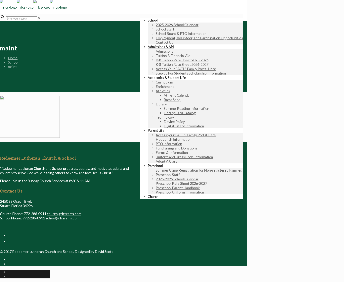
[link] (39, 18)
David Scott (104, 251)
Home (13, 58)
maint (12, 66)
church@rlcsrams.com (64, 213)
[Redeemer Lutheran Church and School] (33, 7)
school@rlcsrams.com (62, 218)
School (13, 62)
